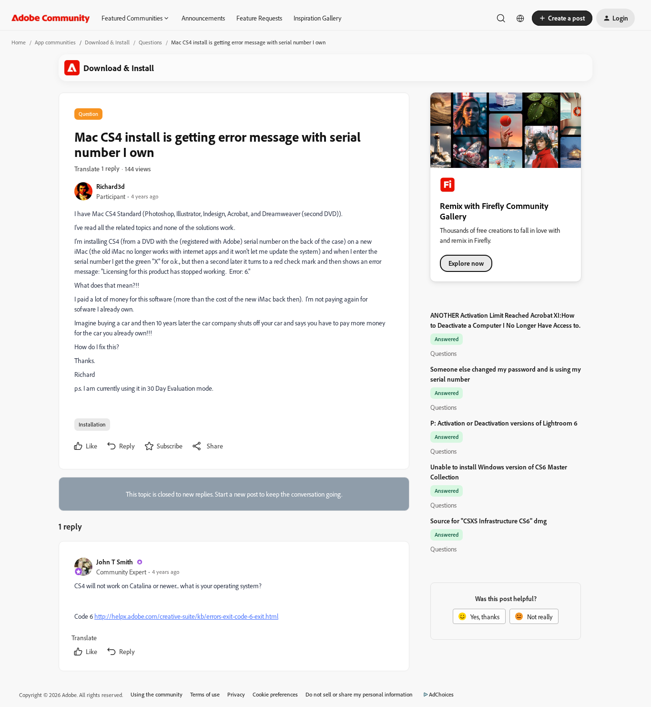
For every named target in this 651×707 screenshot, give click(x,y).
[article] (233, 608)
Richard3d (110, 186)
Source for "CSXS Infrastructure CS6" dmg (488, 521)
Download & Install (107, 42)
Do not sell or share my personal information (359, 694)
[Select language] (520, 18)
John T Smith (114, 562)
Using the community (157, 694)
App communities (55, 42)
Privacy (236, 694)
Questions (150, 42)
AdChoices (441, 694)
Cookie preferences (275, 694)
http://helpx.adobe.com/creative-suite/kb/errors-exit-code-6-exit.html (186, 616)
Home (18, 42)
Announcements (203, 18)
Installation (92, 424)
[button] (562, 18)
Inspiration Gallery (317, 18)
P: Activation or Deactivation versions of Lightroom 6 (504, 423)
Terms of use (205, 694)
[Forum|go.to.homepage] (50, 18)
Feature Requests (259, 18)
